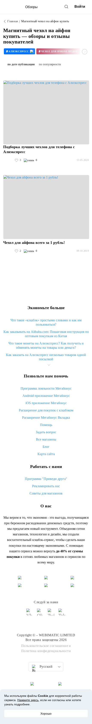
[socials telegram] (62, 614)
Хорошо (46, 713)
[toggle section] (49, 365)
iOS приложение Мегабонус (46, 403)
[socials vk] (30, 614)
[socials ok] (40, 614)
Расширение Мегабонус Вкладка (46, 417)
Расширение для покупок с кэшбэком (46, 410)
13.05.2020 (83, 160)
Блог (46, 446)
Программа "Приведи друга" (46, 479)
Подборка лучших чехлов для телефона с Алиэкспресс (39, 149)
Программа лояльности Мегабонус (46, 388)
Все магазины (46, 439)
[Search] (66, 6)
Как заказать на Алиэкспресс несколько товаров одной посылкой (46, 357)
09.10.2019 (83, 250)
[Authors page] (7, 160)
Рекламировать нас (46, 486)
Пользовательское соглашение (44, 646)
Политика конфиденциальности (46, 651)
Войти (79, 6)
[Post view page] (46, 112)
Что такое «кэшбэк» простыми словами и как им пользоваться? (46, 322)
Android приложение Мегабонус (46, 396)
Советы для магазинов (46, 493)
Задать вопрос (46, 432)
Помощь (46, 425)
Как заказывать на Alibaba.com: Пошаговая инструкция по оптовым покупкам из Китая (46, 334)
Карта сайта (46, 454)
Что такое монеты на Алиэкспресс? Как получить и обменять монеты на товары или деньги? (46, 345)
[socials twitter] (51, 614)
